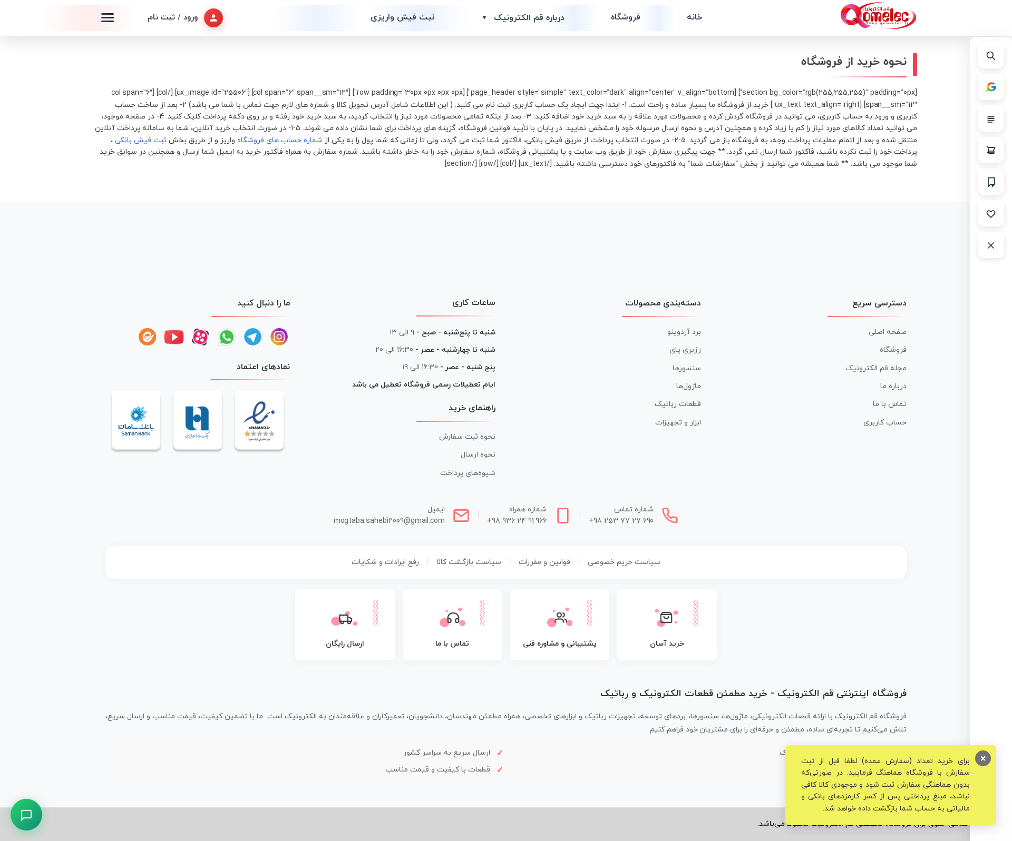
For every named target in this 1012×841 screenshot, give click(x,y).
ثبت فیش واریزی (403, 17)
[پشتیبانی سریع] (26, 815)
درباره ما (893, 386)
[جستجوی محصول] (991, 55)
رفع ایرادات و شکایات (385, 562)
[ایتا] (147, 337)
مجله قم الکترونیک (876, 368)
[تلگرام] (253, 337)
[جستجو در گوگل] (991, 87)
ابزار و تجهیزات (678, 423)
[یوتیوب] (173, 337)
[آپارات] (200, 337)
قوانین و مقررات (544, 562)
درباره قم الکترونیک (523, 18)
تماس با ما (890, 404)
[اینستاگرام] (279, 337)
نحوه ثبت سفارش (467, 437)
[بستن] (991, 245)
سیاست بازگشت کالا (468, 562)
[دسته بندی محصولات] (991, 118)
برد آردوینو (684, 332)
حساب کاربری (885, 423)
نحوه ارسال (478, 455)
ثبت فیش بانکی (141, 140)
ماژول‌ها (688, 386)
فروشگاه (625, 17)
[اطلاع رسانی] (991, 182)
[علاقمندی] (991, 213)
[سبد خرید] (991, 150)
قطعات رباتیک (678, 404)
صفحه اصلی (888, 332)
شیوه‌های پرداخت (467, 473)
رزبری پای (685, 350)
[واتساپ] (226, 337)
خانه (694, 17)
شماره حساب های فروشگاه (280, 140)
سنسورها (687, 368)
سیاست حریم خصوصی (624, 562)
